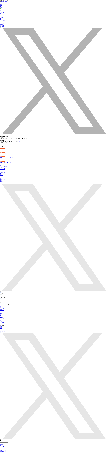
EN (0, 135)
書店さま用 (1, 180)
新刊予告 (1, 17)
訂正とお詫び (2, 14)
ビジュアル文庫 (2, 169)
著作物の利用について (3, 177)
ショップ (1, 316)
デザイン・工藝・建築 (3, 166)
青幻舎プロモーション (3, 327)
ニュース (1, 11)
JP (0, 323)
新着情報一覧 (2, 9)
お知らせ (1, 13)
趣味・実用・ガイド (3, 168)
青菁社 (1, 5)
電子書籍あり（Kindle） (3, 451)
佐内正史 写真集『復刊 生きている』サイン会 (7, 162)
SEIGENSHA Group (4, 1)
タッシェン (1, 447)
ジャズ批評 (1, 6)
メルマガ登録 (2, 23)
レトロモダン (2, 449)
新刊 (0, 16)
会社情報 (1, 175)
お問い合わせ (2, 26)
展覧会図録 (1, 167)
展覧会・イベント (2, 10)
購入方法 (1, 24)
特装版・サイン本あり (3, 450)
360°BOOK (1, 171)
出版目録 (1, 181)
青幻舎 (1, 326)
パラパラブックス (2, 172)
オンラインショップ (3, 179)
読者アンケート (2, 25)
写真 (0, 165)
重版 (0, 18)
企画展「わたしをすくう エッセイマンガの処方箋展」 (8, 153)
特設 (0, 173)
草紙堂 (1, 3)
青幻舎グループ (2, 7)
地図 (19, 141)
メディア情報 (2, 12)
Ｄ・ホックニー (2, 446)
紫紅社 (1, 4)
